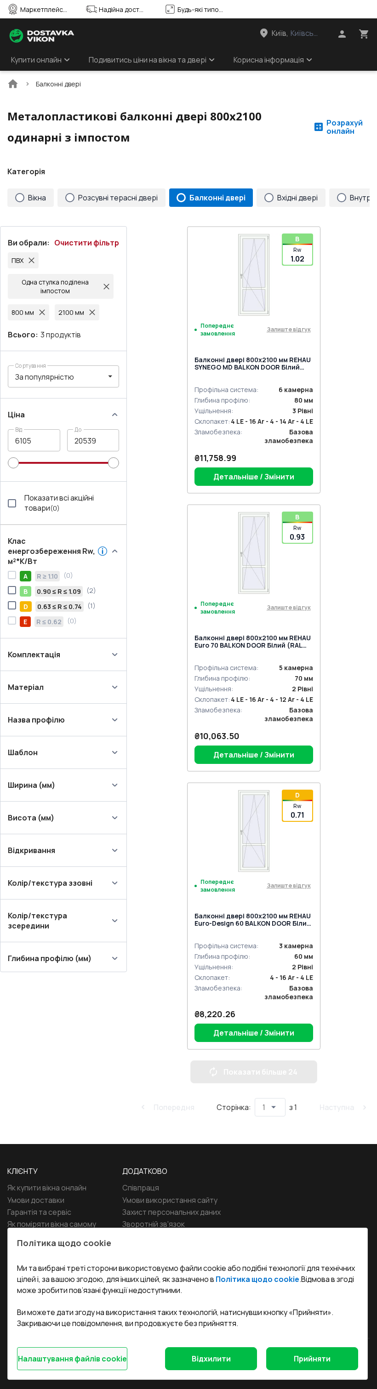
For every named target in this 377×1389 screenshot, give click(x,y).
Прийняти (312, 1359)
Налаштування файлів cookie (72, 1359)
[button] (63, 376)
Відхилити (211, 1359)
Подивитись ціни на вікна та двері (147, 60)
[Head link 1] (41, 36)
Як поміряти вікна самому (51, 1224)
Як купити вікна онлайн (46, 1188)
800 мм (22, 312)
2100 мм (71, 312)
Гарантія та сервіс (39, 1212)
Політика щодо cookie (257, 1279)
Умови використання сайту (169, 1200)
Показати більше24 (260, 1072)
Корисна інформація (269, 60)
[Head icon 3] (364, 34)
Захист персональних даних (171, 1212)
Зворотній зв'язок (153, 1224)
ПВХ (17, 260)
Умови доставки (35, 1200)
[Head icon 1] (342, 34)
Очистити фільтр (86, 243)
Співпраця (140, 1188)
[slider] (13, 462)
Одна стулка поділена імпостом (55, 286)
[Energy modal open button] (102, 551)
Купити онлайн (36, 60)
